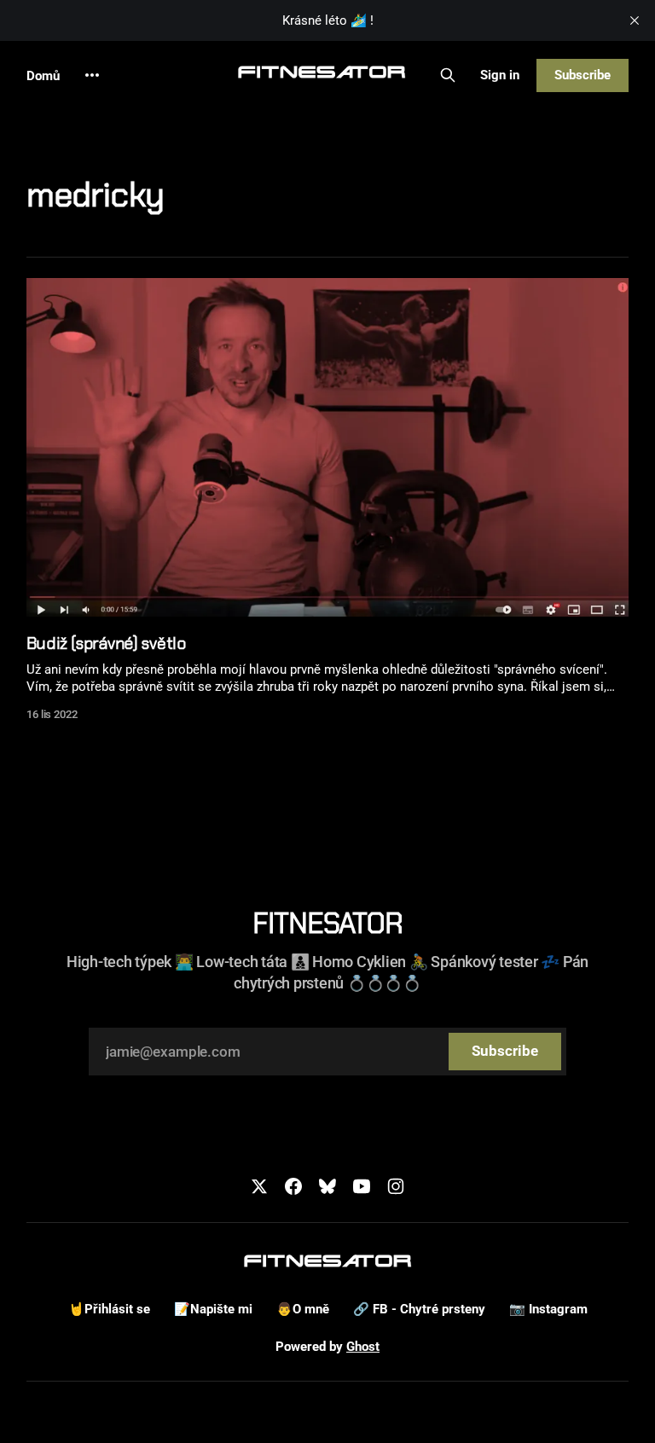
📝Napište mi (213, 1309)
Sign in (499, 75)
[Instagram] (395, 1186)
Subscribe (582, 75)
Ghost (363, 1346)
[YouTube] (361, 1186)
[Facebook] (293, 1186)
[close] (634, 20)
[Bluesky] (327, 1186)
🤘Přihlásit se (109, 1309)
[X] (259, 1186)
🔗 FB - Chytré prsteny (419, 1309)
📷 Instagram (548, 1309)
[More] (92, 75)
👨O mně (302, 1309)
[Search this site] (447, 75)
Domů (43, 76)
